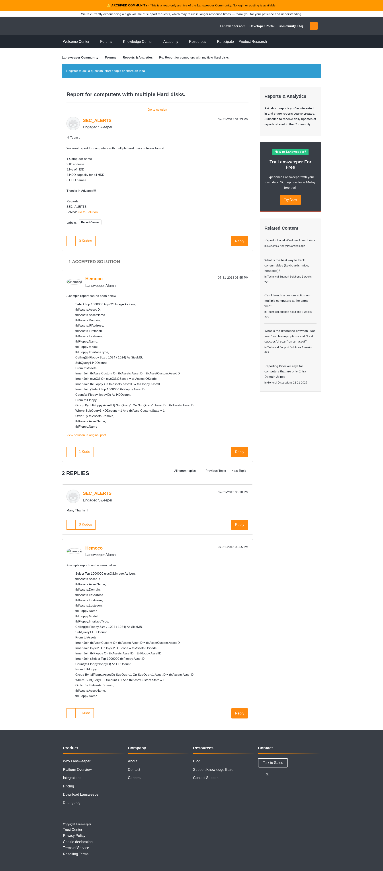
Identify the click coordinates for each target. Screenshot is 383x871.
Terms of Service (76, 848)
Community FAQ (291, 26)
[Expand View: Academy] (181, 42)
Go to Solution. (88, 212)
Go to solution (157, 109)
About (132, 761)
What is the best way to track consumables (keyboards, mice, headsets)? (286, 265)
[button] (71, 241)
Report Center (90, 222)
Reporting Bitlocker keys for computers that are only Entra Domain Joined (285, 371)
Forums (110, 57)
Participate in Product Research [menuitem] (242, 41)
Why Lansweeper (76, 761)
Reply (239, 241)
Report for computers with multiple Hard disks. (126, 94)
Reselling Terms (75, 854)
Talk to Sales (273, 763)
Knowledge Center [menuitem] (137, 41)
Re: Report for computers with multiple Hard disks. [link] (194, 57)
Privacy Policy (74, 836)
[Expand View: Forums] (115, 42)
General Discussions (279, 382)
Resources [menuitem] (197, 41)
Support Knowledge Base (213, 769)
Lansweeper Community (92, 25)
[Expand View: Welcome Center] (92, 42)
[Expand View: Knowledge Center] (156, 42)
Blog (196, 761)
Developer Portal (262, 26)
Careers (134, 778)
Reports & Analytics (138, 57)
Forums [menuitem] (106, 41)
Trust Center (72, 830)
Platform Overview (77, 769)
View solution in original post (86, 435)
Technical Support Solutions (284, 276)
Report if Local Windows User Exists (289, 240)
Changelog (71, 802)
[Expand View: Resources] (209, 42)
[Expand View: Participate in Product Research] (270, 42)
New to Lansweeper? (290, 151)
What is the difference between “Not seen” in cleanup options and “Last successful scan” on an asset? (289, 336)
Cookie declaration (78, 842)
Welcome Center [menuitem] (76, 41)
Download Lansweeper (81, 794)
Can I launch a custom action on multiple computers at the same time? (287, 301)
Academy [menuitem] (170, 41)
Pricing (68, 786)
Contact (134, 769)
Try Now (290, 200)
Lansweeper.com (232, 26)
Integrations (72, 778)
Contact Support (206, 778)
